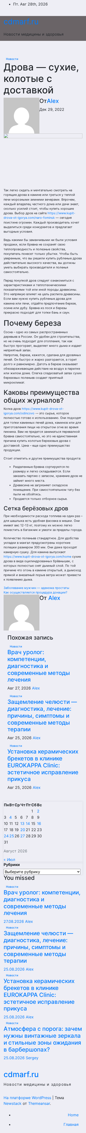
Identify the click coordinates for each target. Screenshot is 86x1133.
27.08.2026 (14, 921)
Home (73, 1114)
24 (6, 836)
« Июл (9, 859)
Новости (12, 59)
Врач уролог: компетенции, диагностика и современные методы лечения (38, 666)
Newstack (13, 1103)
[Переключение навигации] (44, 48)
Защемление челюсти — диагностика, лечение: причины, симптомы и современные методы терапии (42, 715)
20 (22, 829)
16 (39, 823)
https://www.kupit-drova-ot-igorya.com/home (37, 556)
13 (22, 823)
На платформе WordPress (28, 1097)
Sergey (32, 1057)
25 (11, 836)
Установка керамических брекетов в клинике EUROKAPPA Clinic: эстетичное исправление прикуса (42, 765)
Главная (71, 1124)
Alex (53, 100)
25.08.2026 (15, 969)
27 (22, 836)
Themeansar (39, 1103)
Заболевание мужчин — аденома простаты (36, 588)
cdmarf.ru (21, 21)
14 (28, 823)
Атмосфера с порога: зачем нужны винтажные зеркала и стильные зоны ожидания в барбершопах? (43, 1039)
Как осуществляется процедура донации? (35, 592)
